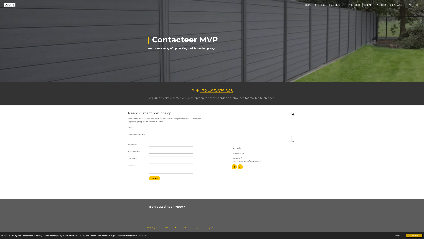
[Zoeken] (417, 5)
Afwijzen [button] (397, 236)
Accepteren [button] (414, 236)
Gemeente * (132, 159)
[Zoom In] (293, 138)
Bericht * (131, 166)
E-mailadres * (133, 144)
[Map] (264, 127)
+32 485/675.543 (216, 90)
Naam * (130, 127)
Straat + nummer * (134, 151)
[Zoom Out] (293, 141)
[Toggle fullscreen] (293, 113)
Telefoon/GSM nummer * (136, 135)
